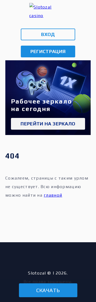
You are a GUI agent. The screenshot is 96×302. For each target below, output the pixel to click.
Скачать (48, 290)
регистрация (48, 51)
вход (48, 34)
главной (53, 195)
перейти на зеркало (48, 123)
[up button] (83, 274)
